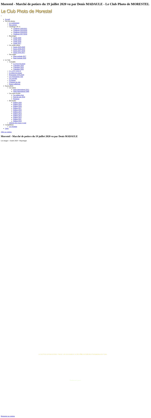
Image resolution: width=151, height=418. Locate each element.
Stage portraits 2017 (19, 56)
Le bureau (12, 80)
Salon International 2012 (21, 89)
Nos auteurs (13, 25)
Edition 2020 (17, 102)
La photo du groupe (15, 73)
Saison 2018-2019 (19, 49)
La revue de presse (19, 64)
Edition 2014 (17, 114)
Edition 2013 (17, 115)
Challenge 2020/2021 (20, 28)
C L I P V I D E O (15, 71)
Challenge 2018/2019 (20, 32)
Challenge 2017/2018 (20, 34)
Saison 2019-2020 (19, 47)
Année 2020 (17, 38)
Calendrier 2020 (18, 69)
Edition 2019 (17, 104)
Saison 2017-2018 (19, 51)
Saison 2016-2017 (19, 52)
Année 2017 (17, 43)
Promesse (16, 99)
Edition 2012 (17, 117)
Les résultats (13, 126)
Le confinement (14, 23)
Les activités (13, 78)
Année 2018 (17, 41)
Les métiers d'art (18, 95)
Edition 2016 (17, 110)
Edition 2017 (17, 108)
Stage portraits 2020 (19, 58)
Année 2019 (17, 40)
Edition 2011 (17, 119)
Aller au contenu (6, 132)
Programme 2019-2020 (16, 75)
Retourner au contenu (8, 416)
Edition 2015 (17, 112)
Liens (7, 128)
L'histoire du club (14, 82)
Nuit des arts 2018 (19, 97)
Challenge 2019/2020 (20, 30)
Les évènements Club (16, 77)
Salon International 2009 (21, 91)
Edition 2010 (17, 121)
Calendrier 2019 (18, 67)
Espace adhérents (14, 84)
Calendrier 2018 (18, 65)
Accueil (7, 19)
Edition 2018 (17, 106)
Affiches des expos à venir (17, 123)
